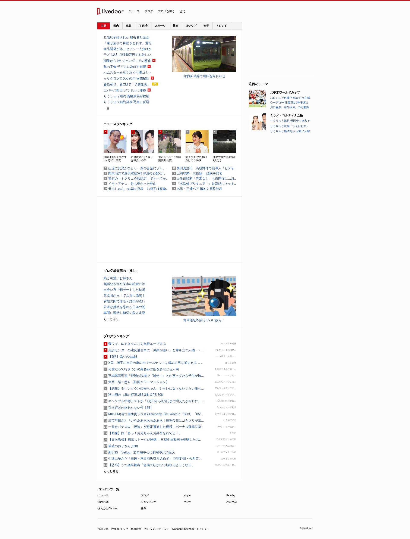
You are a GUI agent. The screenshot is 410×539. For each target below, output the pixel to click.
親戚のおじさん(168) (121, 445)
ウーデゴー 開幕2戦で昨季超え (289, 102)
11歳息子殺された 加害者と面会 (126, 37)
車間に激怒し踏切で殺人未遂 (124, 313)
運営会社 (103, 528)
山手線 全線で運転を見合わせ (204, 76)
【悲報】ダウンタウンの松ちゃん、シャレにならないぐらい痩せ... (154, 388)
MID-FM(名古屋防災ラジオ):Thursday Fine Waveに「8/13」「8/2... (153, 414)
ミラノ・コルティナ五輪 (286, 115)
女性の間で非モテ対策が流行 (124, 301)
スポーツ (160, 25)
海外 (129, 25)
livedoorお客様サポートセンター (190, 528)
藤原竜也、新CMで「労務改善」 (127, 84)
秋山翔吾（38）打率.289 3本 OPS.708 (133, 394)
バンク (187, 501)
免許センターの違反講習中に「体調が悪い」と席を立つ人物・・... (154, 350)
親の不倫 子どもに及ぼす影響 (125, 66)
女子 (206, 25)
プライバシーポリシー (156, 528)
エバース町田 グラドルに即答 (125, 90)
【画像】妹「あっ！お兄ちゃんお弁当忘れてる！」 (143, 433)
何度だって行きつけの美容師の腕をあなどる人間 (141, 369)
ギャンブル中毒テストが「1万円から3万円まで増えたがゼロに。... (154, 401)
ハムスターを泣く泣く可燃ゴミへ (128, 72)
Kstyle (187, 495)
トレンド (221, 25)
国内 (116, 25)
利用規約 (136, 528)
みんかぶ (231, 501)
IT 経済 (143, 25)
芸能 (175, 25)
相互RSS (103, 501)
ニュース (133, 11)
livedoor (110, 11)
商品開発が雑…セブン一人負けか (128, 49)
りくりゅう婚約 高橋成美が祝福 (126, 96)
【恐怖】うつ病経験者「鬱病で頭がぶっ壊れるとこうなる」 (149, 465)
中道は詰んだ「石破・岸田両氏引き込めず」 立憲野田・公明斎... (152, 458)
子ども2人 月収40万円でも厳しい (127, 54)
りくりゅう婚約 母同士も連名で (290, 120)
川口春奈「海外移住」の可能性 (289, 107)
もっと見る (111, 319)
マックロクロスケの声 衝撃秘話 (126, 78)
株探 (143, 508)
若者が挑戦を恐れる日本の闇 (124, 307)
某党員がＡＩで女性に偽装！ (124, 295)
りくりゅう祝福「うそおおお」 (289, 126)
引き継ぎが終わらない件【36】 (128, 407)
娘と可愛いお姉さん (118, 278)
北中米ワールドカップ (285, 92)
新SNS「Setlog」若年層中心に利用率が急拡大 (139, 452)
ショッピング (148, 501)
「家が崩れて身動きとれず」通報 (128, 43)
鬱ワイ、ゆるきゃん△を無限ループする (135, 343)
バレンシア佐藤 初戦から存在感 (290, 97)
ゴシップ (190, 25)
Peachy (230, 495)
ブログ (149, 11)
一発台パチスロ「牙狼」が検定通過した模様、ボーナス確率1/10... (153, 426)
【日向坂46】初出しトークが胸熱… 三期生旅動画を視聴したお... (153, 439)
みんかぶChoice (107, 508)
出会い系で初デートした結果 (124, 289)
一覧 (107, 108)
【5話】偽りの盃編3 (120, 356)
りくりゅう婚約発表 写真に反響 (290, 131)
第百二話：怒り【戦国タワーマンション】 (136, 382)
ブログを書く (166, 11)
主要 (103, 25)
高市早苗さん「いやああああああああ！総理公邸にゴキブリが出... (154, 420)
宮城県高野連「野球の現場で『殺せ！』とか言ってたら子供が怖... (154, 375)
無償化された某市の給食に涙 (124, 284)
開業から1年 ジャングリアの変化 (127, 60)
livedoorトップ (119, 528)
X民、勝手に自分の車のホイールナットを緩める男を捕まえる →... (154, 362)
